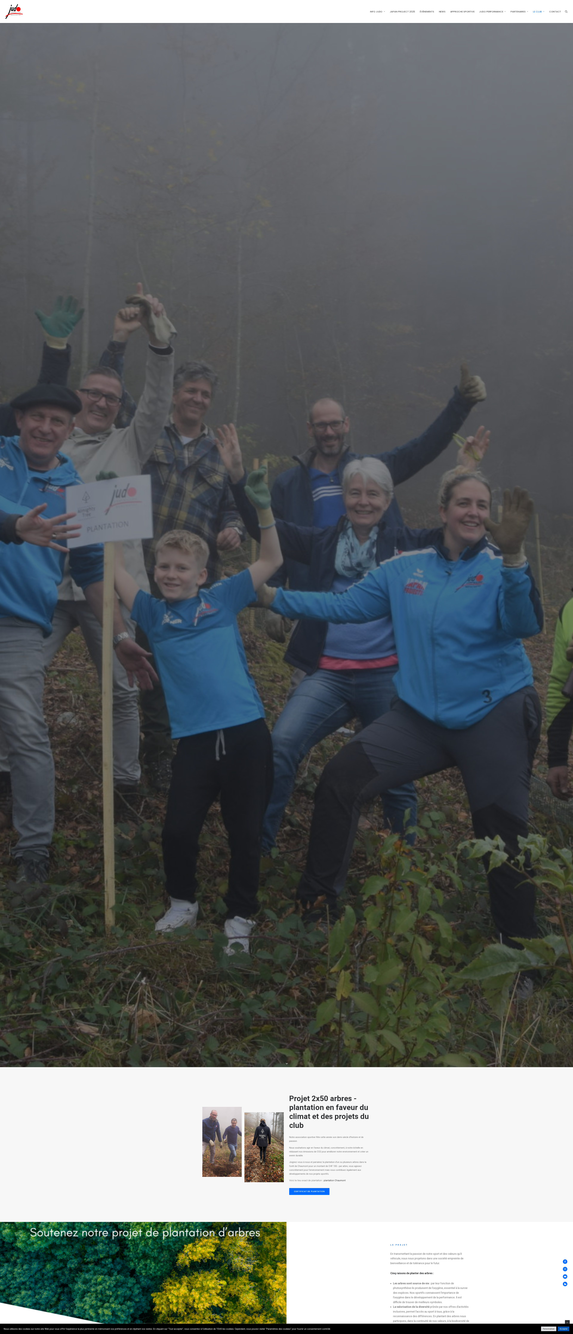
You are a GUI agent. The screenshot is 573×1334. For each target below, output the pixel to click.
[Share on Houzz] (566, 1284)
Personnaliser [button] (548, 1329)
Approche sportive (462, 11)
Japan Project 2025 (402, 11)
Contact (555, 11)
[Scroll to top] (567, 1322)
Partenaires (518, 11)
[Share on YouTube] (566, 1276)
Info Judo (376, 11)
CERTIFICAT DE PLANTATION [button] (309, 1191)
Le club (537, 11)
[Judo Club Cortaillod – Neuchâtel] (14, 11)
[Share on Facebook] (566, 1261)
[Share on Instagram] (566, 1269)
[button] (566, 11)
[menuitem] (377, 11)
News (442, 11)
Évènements (427, 11)
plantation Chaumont (335, 1180)
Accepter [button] (563, 1329)
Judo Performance (491, 11)
